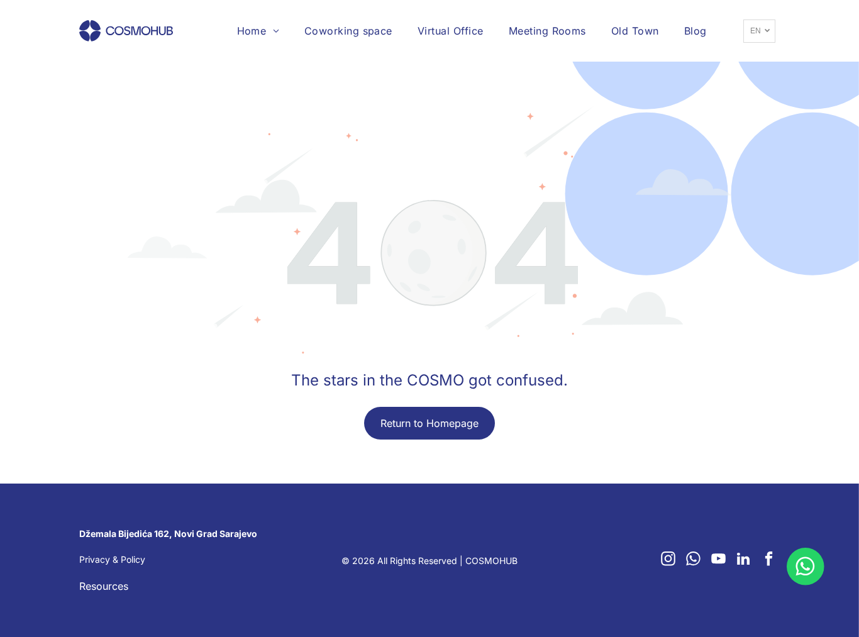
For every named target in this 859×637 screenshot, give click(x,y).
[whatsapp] (693, 560)
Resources (103, 586)
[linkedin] (744, 560)
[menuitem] (258, 31)
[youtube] (718, 560)
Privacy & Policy (112, 559)
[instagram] (668, 560)
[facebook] (769, 560)
